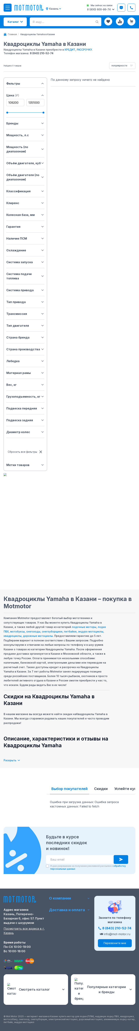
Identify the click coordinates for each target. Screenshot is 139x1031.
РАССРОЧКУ (84, 49)
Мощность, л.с (17, 135)
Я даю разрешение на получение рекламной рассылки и (88, 867)
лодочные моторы (84, 626)
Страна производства (23, 349)
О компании (60, 898)
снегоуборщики (52, 631)
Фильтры (13, 83)
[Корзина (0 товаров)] (131, 21)
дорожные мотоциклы (38, 635)
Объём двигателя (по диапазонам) (22, 177)
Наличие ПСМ (16, 238)
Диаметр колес (18, 432)
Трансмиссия (16, 314)
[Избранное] (108, 21)
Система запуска (19, 262)
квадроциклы (13, 635)
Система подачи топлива (19, 276)
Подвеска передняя (21, 408)
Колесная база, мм (20, 215)
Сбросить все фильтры (22, 451)
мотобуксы (17, 631)
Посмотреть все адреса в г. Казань (24, 931)
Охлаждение (16, 250)
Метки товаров (18, 465)
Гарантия (13, 226)
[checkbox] (47, 866)
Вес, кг (11, 385)
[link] (37, 34)
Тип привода (16, 302)
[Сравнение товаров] (120, 21)
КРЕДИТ (70, 49)
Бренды (12, 123)
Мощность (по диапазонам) (17, 149)
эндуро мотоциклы (90, 631)
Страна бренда (18, 337)
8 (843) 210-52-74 (41, 53)
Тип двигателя (17, 325)
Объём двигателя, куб (23, 163)
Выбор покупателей (69, 789)
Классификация (18, 191)
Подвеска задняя (19, 420)
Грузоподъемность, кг (23, 396)
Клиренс (12, 203)
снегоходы (33, 631)
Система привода (20, 290)
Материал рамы (18, 373)
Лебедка (13, 361)
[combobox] (122, 65)
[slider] (7, 113)
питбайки (70, 631)
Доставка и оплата (67, 910)
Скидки (101, 789)
